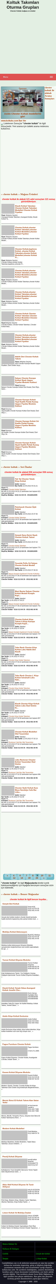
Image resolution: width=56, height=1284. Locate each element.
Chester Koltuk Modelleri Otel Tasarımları (26, 733)
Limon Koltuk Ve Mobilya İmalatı (16, 1213)
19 (29, 878)
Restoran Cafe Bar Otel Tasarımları (21, 742)
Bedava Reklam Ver (10, 1244)
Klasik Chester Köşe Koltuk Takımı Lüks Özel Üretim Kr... (27, 706)
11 (49, 876)
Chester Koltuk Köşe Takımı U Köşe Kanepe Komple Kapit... (25, 621)
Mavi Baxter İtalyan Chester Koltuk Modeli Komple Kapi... (27, 593)
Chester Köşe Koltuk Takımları (19, 660)
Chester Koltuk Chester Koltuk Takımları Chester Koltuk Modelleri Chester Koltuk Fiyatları (26, 317)
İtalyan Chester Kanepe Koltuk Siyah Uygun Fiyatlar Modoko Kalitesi (26, 380)
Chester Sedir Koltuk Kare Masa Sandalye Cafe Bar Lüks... (26, 790)
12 (14, 878)
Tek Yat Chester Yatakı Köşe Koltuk (25, 480)
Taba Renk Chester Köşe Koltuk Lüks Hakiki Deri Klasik (26, 649)
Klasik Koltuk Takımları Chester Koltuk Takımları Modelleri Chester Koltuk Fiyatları (26, 209)
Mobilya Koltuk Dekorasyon (14, 932)
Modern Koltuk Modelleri (13, 1128)
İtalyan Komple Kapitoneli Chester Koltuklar (24, 574)
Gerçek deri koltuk (43, 1254)
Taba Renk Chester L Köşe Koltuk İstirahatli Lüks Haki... (27, 677)
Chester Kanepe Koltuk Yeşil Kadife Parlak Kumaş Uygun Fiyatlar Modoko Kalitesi (26, 403)
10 (42, 876)
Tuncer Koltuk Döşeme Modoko (16, 960)
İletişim (5, 1258)
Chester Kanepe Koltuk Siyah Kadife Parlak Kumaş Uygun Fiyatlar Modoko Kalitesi (27, 446)
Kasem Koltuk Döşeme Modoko (16, 1072)
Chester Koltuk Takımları (17, 489)
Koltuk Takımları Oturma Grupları (23, 5)
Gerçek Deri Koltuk (10, 904)
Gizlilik (5, 1254)
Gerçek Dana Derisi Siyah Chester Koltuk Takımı (26, 536)
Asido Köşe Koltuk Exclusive (15, 1016)
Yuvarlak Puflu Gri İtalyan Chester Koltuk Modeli (26, 564)
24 (37, 878)
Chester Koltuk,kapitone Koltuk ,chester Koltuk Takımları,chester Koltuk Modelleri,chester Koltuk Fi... (26, 253)
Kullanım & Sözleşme (11, 1249)
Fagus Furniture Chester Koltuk (16, 1044)
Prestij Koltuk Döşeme (12, 1157)
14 (22, 878)
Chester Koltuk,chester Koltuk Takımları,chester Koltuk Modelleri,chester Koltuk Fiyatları (26, 230)
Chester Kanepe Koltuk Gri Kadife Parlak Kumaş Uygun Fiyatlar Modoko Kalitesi (27, 424)
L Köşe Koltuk (41, 1258)
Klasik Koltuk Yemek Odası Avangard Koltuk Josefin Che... (18, 989)
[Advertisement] (28, 43)
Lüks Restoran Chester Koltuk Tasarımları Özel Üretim (25, 762)
